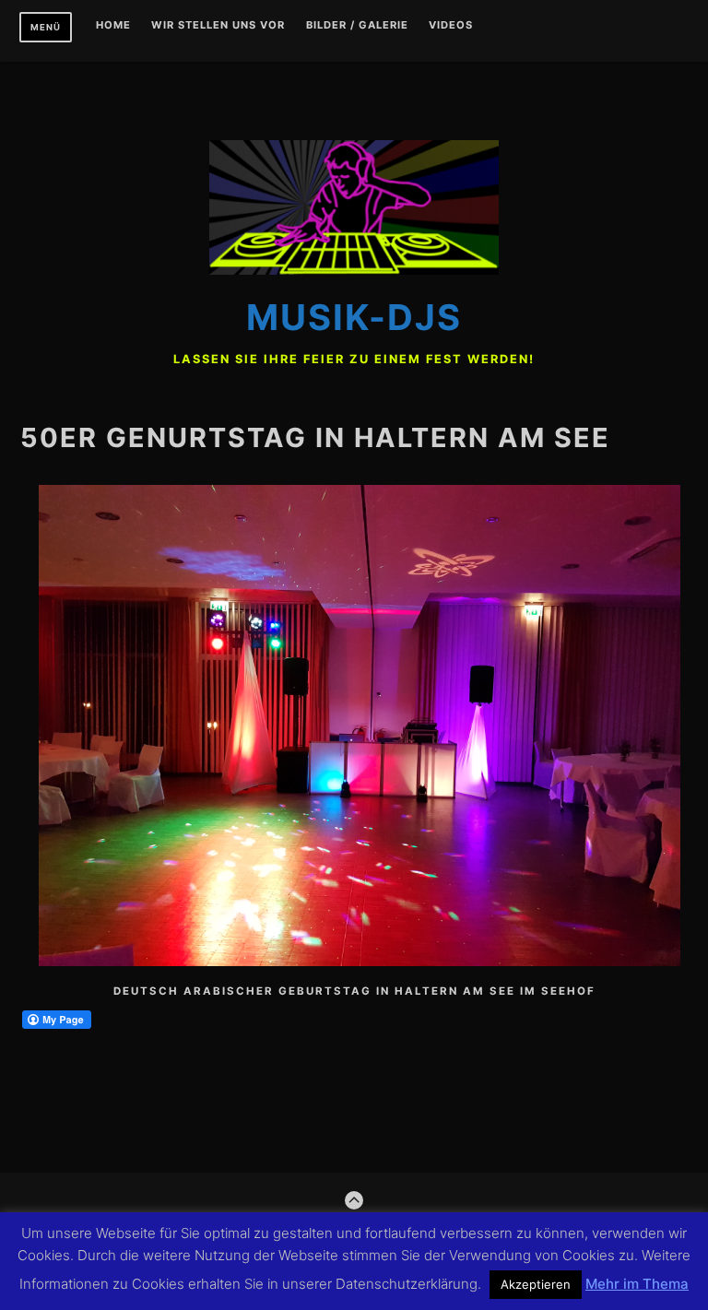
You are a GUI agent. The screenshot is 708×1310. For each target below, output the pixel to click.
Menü (45, 27)
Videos (451, 25)
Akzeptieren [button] (536, 1284)
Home (113, 25)
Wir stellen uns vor (218, 25)
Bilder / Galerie (357, 25)
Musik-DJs (354, 317)
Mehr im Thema (637, 1283)
